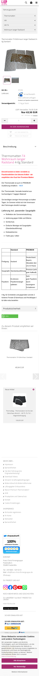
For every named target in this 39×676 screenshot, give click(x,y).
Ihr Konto (8, 515)
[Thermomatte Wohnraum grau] (19, 60)
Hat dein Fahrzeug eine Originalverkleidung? (13, 472)
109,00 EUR (19, 420)
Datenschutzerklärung (9, 656)
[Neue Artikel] (33, 389)
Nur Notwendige (19, 667)
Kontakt (7, 500)
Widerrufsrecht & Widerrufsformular (18, 483)
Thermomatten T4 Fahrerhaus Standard (19, 357)
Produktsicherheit (11, 308)
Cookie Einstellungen (12, 503)
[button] (5, 120)
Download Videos (11, 476)
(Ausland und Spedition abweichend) (28, 100)
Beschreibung (9, 146)
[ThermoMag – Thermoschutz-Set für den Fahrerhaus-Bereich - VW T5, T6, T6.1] (19, 400)
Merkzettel (9, 519)
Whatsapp (7, 575)
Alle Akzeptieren (19, 660)
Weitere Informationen (19, 672)
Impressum (9, 464)
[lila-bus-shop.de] (3, 2)
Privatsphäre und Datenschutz (16, 496)
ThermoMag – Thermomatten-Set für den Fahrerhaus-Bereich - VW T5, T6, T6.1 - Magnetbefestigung (19, 413)
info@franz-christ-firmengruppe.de (20, 572)
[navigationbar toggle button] (36, 2)
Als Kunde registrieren (13, 512)
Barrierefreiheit (10, 468)
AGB (6, 493)
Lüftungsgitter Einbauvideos (15, 486)
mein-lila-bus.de (9, 603)
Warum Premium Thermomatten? (17, 490)
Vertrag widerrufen (10, 608)
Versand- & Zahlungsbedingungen (17, 480)
